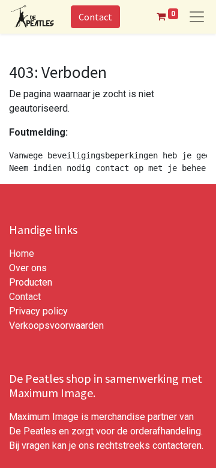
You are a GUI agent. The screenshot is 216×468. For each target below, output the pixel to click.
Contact (95, 17)
